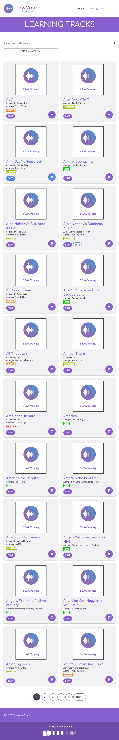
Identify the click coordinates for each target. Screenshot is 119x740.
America (70, 416)
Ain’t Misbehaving (78, 161)
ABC (9, 99)
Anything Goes (18, 664)
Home (81, 8)
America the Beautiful (24, 478)
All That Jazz (16, 354)
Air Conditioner (18, 290)
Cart (111, 8)
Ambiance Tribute (20, 416)
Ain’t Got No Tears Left (24, 161)
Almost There (74, 354)
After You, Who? (76, 99)
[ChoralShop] (59, 733)
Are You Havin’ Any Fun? (83, 664)
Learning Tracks (96, 8)
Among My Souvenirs (23, 537)
